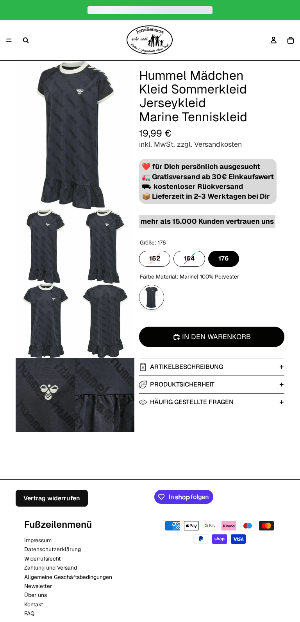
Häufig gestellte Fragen (192, 402)
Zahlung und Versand (50, 567)
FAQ (29, 613)
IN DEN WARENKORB (216, 336)
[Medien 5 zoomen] (104, 321)
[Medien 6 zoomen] (45, 395)
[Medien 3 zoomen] (104, 246)
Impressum (38, 539)
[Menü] (9, 40)
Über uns (35, 595)
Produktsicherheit (182, 384)
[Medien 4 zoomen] (45, 321)
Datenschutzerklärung (52, 549)
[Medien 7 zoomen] (104, 395)
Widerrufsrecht (42, 558)
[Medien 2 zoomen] (45, 246)
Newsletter (38, 585)
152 (154, 256)
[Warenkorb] (290, 40)
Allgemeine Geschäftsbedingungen (68, 576)
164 (189, 256)
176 (223, 256)
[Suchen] (25, 40)
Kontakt (33, 604)
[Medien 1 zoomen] (75, 135)
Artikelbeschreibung (186, 367)
